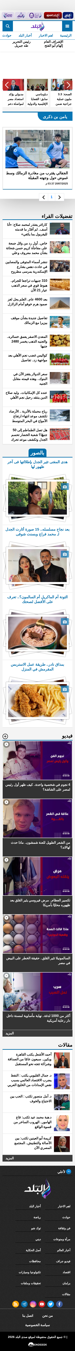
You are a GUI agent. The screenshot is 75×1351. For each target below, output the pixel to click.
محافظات (35, 1261)
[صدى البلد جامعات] (35, 15)
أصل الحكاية (33, 1250)
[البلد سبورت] (53, 15)
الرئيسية (65, 35)
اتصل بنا (27, 1315)
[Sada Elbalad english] (8, 15)
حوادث (66, 1217)
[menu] (67, 26)
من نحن (47, 1315)
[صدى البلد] (37, 26)
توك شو (36, 1228)
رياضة (37, 1217)
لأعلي (62, 1172)
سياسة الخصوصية (37, 1325)
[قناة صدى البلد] (68, 15)
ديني (38, 1239)
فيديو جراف (63, 1261)
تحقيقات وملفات (31, 1283)
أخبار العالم (63, 1250)
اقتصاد (66, 1272)
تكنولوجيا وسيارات (30, 1272)
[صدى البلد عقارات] (20, 15)
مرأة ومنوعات (61, 1239)
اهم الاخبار (46, 35)
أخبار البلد (25, 35)
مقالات (66, 1294)
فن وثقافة (64, 1228)
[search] (7, 26)
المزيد (10, 1033)
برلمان (66, 1283)
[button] (68, 85)
